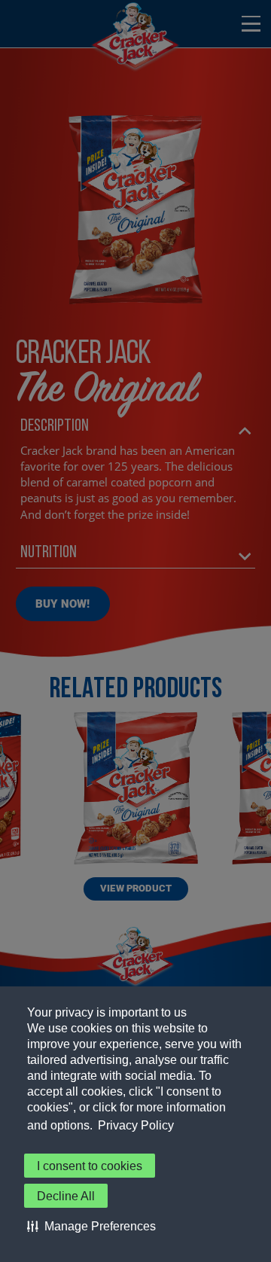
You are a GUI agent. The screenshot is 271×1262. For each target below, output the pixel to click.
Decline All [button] (66, 1196)
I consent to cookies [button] (89, 1166)
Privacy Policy (136, 1125)
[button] (91, 1226)
